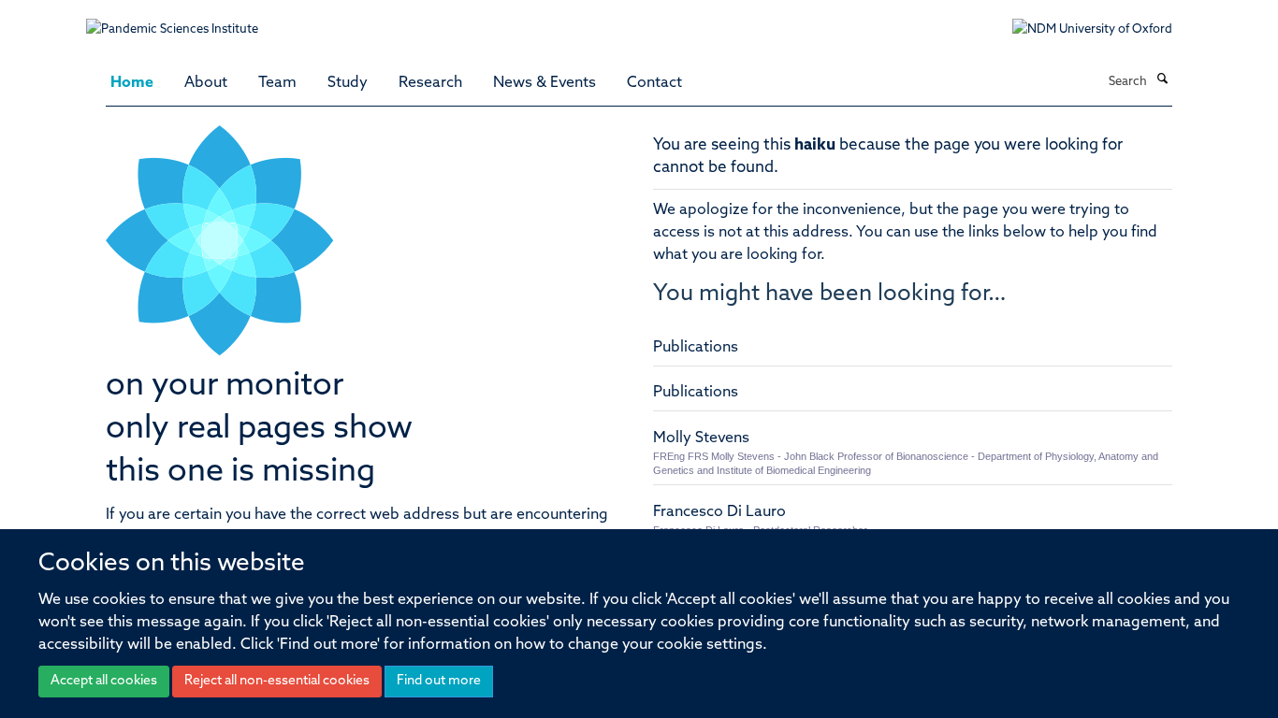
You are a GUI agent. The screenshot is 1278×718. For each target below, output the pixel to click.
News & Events (544, 83)
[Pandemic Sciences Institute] (182, 20)
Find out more (439, 681)
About (205, 83)
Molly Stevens (701, 438)
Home (131, 83)
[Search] (1162, 80)
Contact (654, 83)
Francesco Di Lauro (719, 512)
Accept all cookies (104, 681)
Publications (695, 347)
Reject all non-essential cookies (277, 681)
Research (430, 83)
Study (347, 83)
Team (277, 83)
